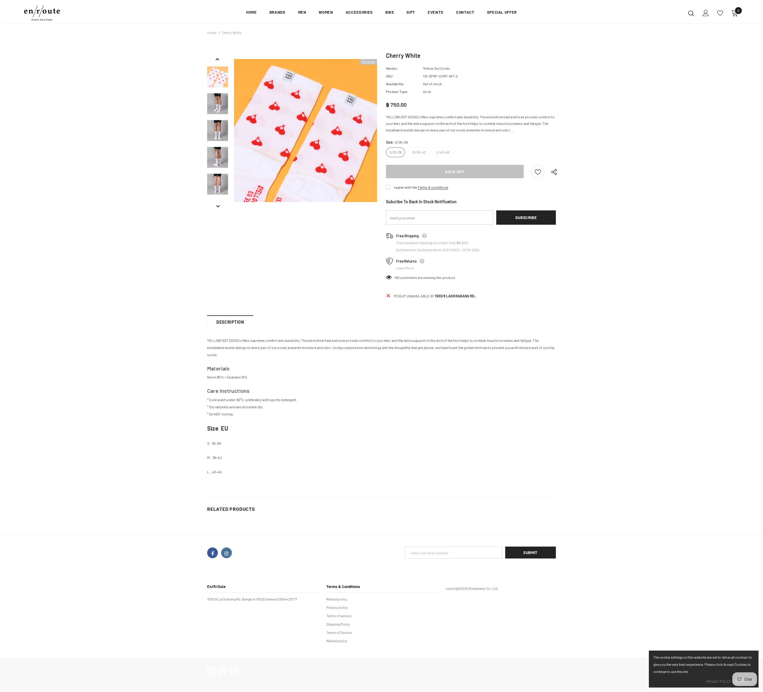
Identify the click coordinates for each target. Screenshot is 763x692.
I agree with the (405, 187)
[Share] (552, 172)
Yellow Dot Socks (436, 68)
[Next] (217, 205)
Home (211, 32)
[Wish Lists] (538, 171)
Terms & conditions (433, 187)
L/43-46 (442, 152)
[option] (305, 130)
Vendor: (392, 68)
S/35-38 (395, 152)
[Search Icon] (691, 13)
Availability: (395, 84)
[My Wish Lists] (720, 13)
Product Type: (397, 91)
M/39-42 (419, 152)
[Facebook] (212, 552)
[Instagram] (226, 552)
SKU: (390, 76)
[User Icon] (705, 13)
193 (396, 277)
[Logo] (59, 13)
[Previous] (217, 58)
